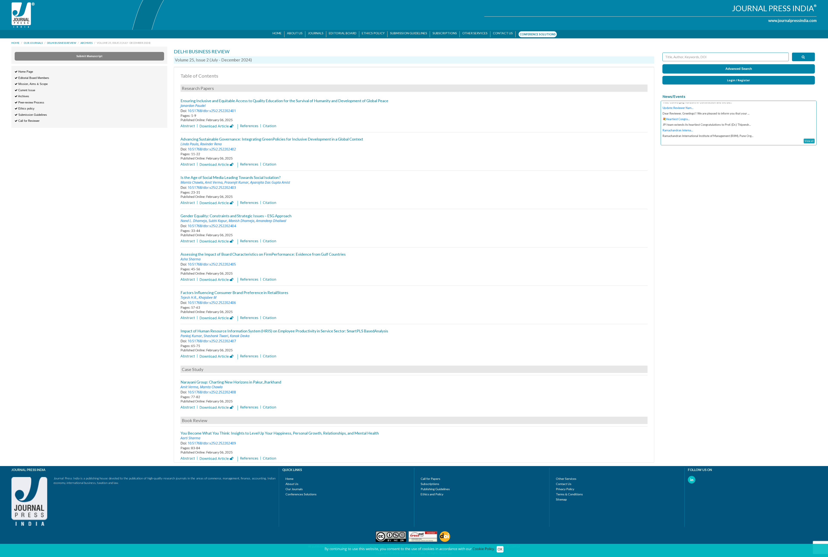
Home (275, 33)
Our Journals (33, 40)
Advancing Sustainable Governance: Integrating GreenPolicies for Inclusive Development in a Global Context (271, 137)
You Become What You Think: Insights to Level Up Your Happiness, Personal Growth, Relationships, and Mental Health (279, 431)
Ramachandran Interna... (678, 118)
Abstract (187, 123)
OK (500, 549)
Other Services (473, 33)
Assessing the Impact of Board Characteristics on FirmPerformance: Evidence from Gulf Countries (263, 252)
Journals (314, 33)
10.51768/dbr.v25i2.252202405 (212, 262)
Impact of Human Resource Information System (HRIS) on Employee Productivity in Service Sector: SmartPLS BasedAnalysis (284, 328)
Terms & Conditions (569, 492)
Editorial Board (341, 33)
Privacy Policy (565, 487)
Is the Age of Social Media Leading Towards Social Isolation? (230, 175)
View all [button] (809, 138)
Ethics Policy (371, 33)
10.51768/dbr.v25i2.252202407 (212, 338)
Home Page (25, 69)
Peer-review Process (30, 100)
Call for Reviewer (28, 118)
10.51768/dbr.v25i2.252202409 (212, 441)
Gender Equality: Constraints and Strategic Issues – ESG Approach (236, 213)
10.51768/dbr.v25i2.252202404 (212, 223)
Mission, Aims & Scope (32, 81)
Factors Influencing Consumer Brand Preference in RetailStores (234, 290)
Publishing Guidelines (435, 487)
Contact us (501, 33)
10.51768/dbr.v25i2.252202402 (212, 147)
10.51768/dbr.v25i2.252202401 (212, 108)
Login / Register (738, 78)
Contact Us (563, 481)
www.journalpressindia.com (792, 20)
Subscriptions (443, 33)
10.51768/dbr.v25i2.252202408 (212, 390)
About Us (293, 33)
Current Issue (26, 88)
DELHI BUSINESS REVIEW (61, 40)
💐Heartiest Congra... (676, 106)
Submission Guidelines (407, 33)
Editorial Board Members (33, 75)
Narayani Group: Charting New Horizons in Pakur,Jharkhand (230, 379)
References (249, 123)
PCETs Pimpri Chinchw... (678, 129)
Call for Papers (430, 476)
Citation (269, 123)
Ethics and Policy (432, 492)
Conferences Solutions (301, 492)
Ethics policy (25, 106)
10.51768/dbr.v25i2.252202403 (212, 185)
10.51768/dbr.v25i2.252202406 (212, 300)
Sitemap (561, 497)
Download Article (214, 124)
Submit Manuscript (89, 54)
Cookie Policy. (484, 548)
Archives (86, 40)
